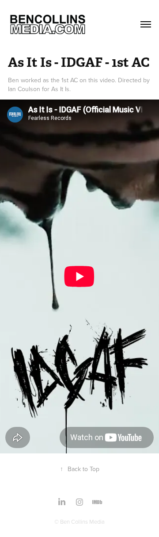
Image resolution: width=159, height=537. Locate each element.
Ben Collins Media (82, 521)
